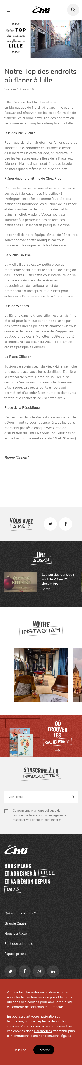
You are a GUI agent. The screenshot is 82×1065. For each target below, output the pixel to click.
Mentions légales (58, 1035)
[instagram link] (39, 971)
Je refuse (20, 1050)
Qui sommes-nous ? (20, 913)
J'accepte (44, 1050)
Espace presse (15, 953)
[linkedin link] (53, 971)
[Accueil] (41, 10)
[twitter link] (10, 971)
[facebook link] (25, 971)
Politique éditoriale (18, 943)
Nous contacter (16, 933)
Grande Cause (15, 923)
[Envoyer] (72, 797)
